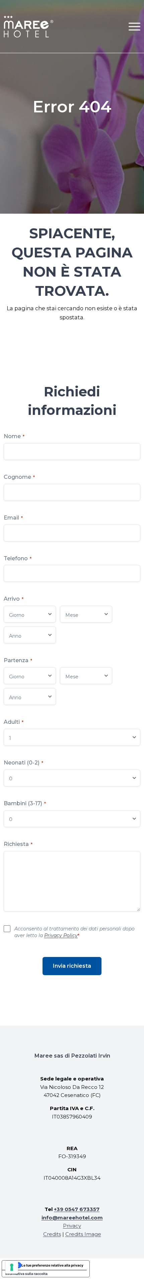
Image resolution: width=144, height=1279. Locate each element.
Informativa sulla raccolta (26, 1274)
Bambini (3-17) (25, 803)
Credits (52, 1234)
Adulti (13, 722)
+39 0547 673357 (76, 1209)
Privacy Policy (61, 935)
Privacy (72, 1225)
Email (13, 517)
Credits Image (83, 1234)
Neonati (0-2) (23, 762)
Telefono (17, 558)
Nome (14, 436)
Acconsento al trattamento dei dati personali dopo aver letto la (74, 932)
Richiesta (18, 844)
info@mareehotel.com (72, 1217)
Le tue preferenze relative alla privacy (52, 1265)
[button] (134, 26)
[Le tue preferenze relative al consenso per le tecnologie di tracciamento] (11, 1267)
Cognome (19, 477)
